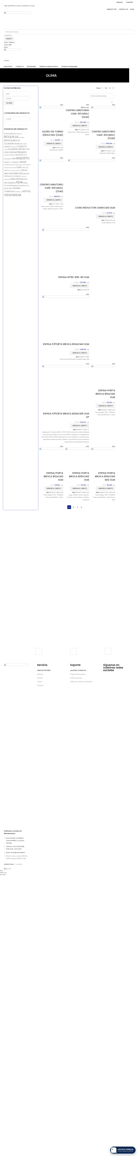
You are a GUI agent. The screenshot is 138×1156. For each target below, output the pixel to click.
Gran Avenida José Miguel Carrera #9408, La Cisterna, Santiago (15, 840)
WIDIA (16, 195)
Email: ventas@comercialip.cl (15, 852)
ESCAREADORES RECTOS (19, 149)
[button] (53, 143)
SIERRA (16, 188)
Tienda (39, 681)
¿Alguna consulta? (78, 670)
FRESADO (21, 152)
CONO (6, 149)
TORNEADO (9, 191)
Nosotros (40, 674)
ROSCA (27, 185)
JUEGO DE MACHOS (15, 170)
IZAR (18, 167)
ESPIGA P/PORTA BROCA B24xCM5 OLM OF (66, 415)
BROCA (8, 140)
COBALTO (22, 146)
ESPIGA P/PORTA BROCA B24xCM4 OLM (66, 344)
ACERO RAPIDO (10, 134)
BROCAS (14, 146)
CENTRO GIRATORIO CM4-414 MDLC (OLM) (103, 135)
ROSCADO (8, 188)
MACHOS (15, 179)
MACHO (18, 173)
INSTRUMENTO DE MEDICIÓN (13, 165)
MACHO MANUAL (15, 176)
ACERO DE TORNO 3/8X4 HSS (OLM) (52, 133)
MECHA (24, 179)
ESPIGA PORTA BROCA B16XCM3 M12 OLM (105, 476)
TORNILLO (18, 191)
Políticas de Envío (76, 678)
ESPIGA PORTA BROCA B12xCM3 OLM (53, 476)
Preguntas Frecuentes (78, 674)
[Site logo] (17, 20)
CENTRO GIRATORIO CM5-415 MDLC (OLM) (51, 188)
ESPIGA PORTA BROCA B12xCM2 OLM (105, 394)
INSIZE (23, 161)
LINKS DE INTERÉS (44, 670)
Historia (39, 678)
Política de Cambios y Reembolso (81, 681)
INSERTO (22, 158)
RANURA (22, 185)
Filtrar (9, 103)
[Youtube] (117, 674)
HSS (13, 158)
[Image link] (16, 745)
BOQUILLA (11, 137)
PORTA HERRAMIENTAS (11, 185)
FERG (6, 152)
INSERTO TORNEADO (11, 162)
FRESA (12, 152)
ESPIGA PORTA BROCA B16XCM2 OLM (79, 476)
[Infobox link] (48, 655)
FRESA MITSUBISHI (9, 155)
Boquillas (21, 137)
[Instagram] (111, 674)
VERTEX (26, 191)
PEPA (19, 182)
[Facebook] (106, 674)
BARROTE (19, 133)
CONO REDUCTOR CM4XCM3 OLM (95, 207)
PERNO (25, 183)
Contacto (40, 685)
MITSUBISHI (10, 183)
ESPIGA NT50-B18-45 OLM (73, 277)
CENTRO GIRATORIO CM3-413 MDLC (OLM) (77, 114)
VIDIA (8, 195)
